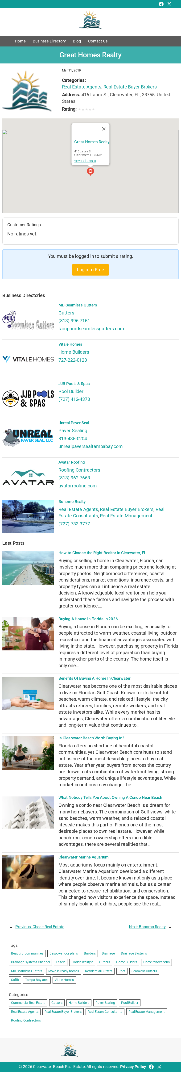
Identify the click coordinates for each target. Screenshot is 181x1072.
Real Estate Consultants (105, 1011)
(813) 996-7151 (74, 320)
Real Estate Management (126, 516)
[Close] (104, 128)
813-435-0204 (72, 438)
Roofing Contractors (79, 470)
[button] (90, 172)
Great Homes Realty (91, 142)
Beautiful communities (27, 953)
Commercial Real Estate (28, 1003)
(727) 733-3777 (74, 524)
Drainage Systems (134, 953)
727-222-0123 (72, 360)
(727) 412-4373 (74, 399)
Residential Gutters (98, 971)
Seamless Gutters (144, 971)
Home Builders (73, 352)
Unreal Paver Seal (73, 423)
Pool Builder (70, 391)
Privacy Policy (133, 1066)
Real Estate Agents (81, 87)
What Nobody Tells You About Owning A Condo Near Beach (110, 797)
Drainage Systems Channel (30, 962)
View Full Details (85, 161)
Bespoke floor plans (63, 953)
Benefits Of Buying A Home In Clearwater (94, 678)
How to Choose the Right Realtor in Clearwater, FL (102, 553)
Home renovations (156, 962)
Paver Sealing (72, 430)
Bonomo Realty (72, 501)
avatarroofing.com (77, 486)
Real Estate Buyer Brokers (130, 87)
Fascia (60, 962)
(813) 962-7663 (74, 478)
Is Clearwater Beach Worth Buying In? (91, 738)
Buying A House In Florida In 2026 (88, 619)
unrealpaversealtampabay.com (90, 446)
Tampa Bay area (37, 980)
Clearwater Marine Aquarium (83, 857)
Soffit (15, 980)
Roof (122, 971)
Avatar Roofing (71, 462)
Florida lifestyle (82, 962)
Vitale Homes (70, 344)
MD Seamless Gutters (77, 305)
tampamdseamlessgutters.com (91, 328)
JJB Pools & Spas (74, 383)
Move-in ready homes (63, 971)
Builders (89, 953)
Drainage (108, 953)
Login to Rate (90, 269)
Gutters (66, 313)
